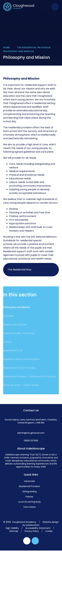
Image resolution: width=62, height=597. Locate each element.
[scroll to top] (35, 540)
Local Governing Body (29, 501)
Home (6, 47)
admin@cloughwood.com (31, 432)
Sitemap (13, 531)
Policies (29, 496)
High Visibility (12, 528)
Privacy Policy (32, 531)
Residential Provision (29, 486)
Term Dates (29, 506)
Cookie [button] (49, 531)
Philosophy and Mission (18, 51)
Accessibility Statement (37, 528)
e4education (32, 525)
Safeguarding (29, 491)
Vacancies (29, 481)
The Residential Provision (33, 47)
